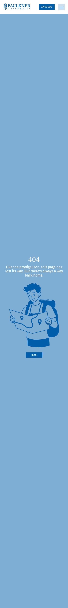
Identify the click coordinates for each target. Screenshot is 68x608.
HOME (34, 354)
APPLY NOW (46, 6)
